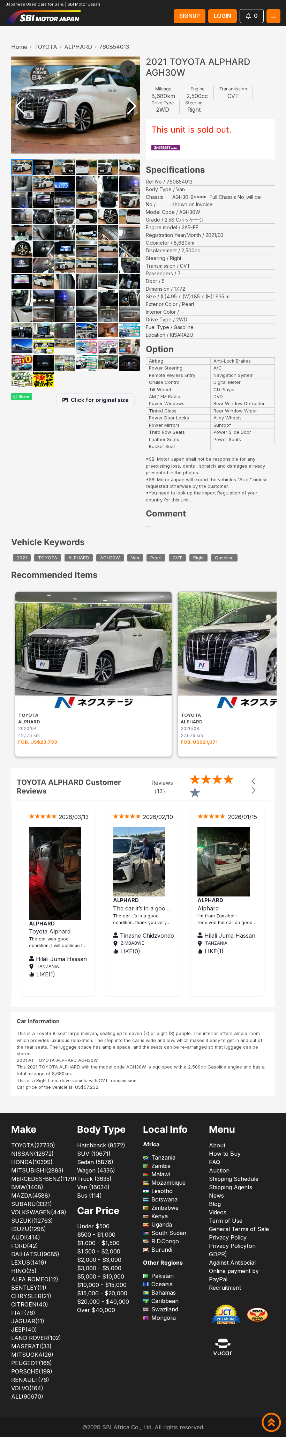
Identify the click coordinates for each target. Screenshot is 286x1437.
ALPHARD (78, 46)
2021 (22, 557)
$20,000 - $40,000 (103, 1301)
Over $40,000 (96, 1309)
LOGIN (222, 15)
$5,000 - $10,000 (100, 1276)
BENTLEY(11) (28, 1287)
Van (135, 557)
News (216, 1195)
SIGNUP (189, 15)
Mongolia (163, 1317)
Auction (219, 1170)
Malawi (160, 1174)
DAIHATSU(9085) (35, 1254)
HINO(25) (24, 1270)
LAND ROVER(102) (36, 1337)
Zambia (161, 1165)
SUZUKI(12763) (32, 1220)
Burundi (161, 1249)
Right (198, 557)
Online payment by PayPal (234, 1275)
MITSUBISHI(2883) (37, 1170)
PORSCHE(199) (31, 1371)
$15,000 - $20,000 (102, 1293)
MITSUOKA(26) (32, 1354)
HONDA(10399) (32, 1162)
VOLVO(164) (27, 1388)
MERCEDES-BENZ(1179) (43, 1178)
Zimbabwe (165, 1207)
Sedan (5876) (95, 1162)
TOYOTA (45, 46)
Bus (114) (89, 1195)
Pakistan (162, 1275)
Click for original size (100, 399)
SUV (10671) (94, 1153)
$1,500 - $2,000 (98, 1251)
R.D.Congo (165, 1241)
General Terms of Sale (239, 1229)
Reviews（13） (162, 787)
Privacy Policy (228, 1237)
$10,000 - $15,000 (102, 1284)
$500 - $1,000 (96, 1234)
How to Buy (225, 1153)
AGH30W (110, 557)
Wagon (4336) (96, 1170)
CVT (177, 557)
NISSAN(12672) (32, 1153)
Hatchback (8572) (101, 1145)
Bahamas (163, 1292)
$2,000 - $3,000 (99, 1259)
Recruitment (225, 1287)
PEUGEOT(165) (31, 1363)
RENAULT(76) (30, 1379)
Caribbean (165, 1300)
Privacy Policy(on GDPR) (232, 1250)
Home (19, 46)
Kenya (159, 1216)
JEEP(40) (24, 1329)
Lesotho (162, 1190)
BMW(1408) (27, 1187)
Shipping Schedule (233, 1178)
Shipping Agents (230, 1187)
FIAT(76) (23, 1312)
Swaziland (164, 1309)
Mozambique (168, 1182)
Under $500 (93, 1226)
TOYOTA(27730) (33, 1145)
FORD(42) (24, 1245)
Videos (217, 1212)
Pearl (155, 557)
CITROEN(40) (29, 1304)
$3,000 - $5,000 (99, 1268)
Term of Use (225, 1220)
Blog (215, 1203)
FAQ (214, 1162)
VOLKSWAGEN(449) (38, 1212)
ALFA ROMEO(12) (34, 1279)
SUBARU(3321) (31, 1203)
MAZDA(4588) (30, 1195)
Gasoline (224, 557)
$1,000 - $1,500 (98, 1242)
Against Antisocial (232, 1262)
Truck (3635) (94, 1178)
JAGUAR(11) (27, 1321)
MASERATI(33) (31, 1346)
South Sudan (168, 1232)
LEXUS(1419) (28, 1262)
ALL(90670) (27, 1396)
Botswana (164, 1199)
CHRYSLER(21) (31, 1296)
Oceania (162, 1284)
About (217, 1145)
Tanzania (163, 1157)
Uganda (161, 1224)
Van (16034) (93, 1187)
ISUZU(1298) (28, 1229)
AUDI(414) (25, 1237)
